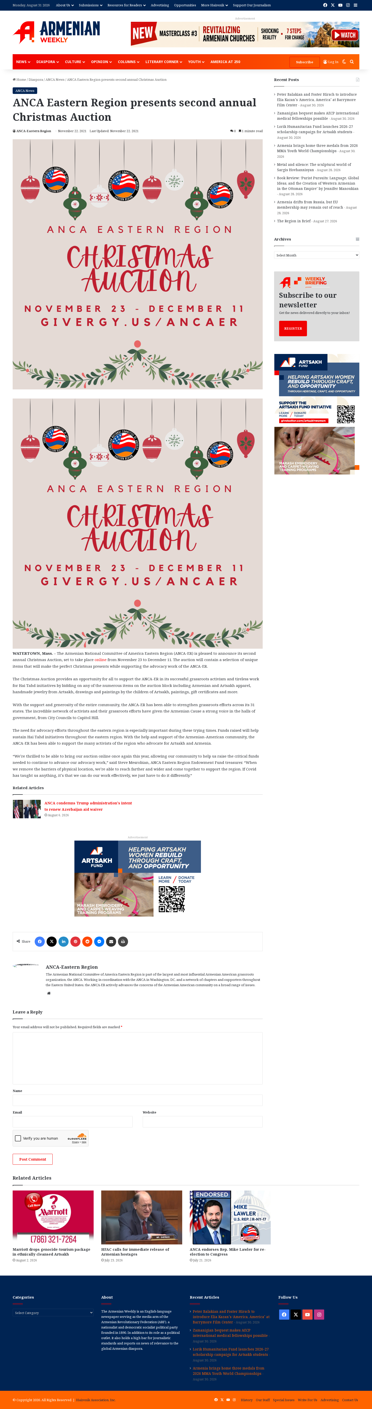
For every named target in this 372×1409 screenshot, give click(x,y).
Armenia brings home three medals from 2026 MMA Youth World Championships (228, 1371)
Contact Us (350, 1400)
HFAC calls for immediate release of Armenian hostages (135, 1252)
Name (17, 1090)
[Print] (123, 942)
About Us (63, 5)
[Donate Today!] (137, 878)
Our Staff (263, 1400)
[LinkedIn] (63, 942)
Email (17, 1112)
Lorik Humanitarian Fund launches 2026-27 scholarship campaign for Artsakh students (231, 1352)
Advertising (160, 5)
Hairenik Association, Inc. (96, 1400)
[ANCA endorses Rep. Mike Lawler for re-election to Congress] (230, 1217)
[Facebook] (40, 942)
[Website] (49, 993)
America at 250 (225, 61)
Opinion (99, 61)
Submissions (89, 5)
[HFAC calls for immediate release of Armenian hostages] (141, 1217)
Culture (73, 61)
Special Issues (284, 1400)
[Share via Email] (111, 942)
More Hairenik (212, 5)
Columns (127, 61)
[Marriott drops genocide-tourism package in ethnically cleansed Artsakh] (53, 1217)
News (21, 61)
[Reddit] (87, 942)
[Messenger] (99, 942)
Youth (194, 61)
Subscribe (304, 62)
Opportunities (185, 5)
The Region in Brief (294, 221)
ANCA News (55, 79)
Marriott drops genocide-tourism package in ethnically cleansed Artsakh (51, 1252)
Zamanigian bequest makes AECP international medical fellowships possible (230, 1333)
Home (21, 79)
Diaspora (45, 61)
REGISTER (293, 328)
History (247, 1400)
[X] (52, 942)
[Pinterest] (75, 942)
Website (149, 1112)
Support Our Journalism (252, 5)
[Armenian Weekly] (56, 32)
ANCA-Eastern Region (33, 131)
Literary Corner (162, 61)
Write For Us (307, 1400)
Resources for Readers (125, 5)
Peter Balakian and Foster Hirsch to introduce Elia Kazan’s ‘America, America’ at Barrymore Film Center (317, 99)
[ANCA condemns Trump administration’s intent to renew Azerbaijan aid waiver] (27, 809)
